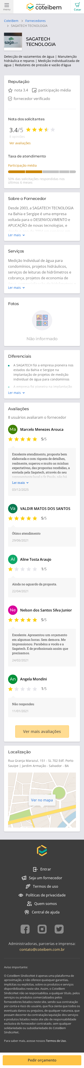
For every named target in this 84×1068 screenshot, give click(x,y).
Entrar (45, 869)
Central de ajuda (46, 912)
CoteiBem (11, 21)
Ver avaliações (20, 143)
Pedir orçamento (42, 1060)
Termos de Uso (56, 1041)
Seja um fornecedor (45, 877)
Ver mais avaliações (42, 731)
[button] (77, 6)
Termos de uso (45, 886)
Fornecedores (35, 21)
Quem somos (45, 903)
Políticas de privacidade (46, 895)
